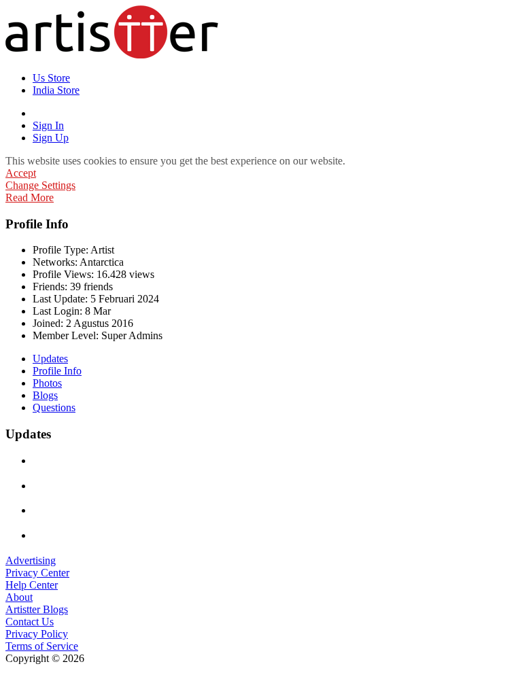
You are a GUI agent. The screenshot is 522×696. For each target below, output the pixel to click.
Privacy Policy (36, 634)
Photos (47, 383)
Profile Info (57, 371)
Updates (50, 358)
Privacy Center (37, 572)
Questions (54, 407)
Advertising (30, 560)
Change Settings (40, 185)
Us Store (51, 78)
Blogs (45, 395)
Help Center (31, 585)
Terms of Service (41, 646)
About (19, 597)
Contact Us (29, 621)
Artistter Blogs (36, 609)
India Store (56, 90)
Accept (20, 173)
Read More (29, 197)
